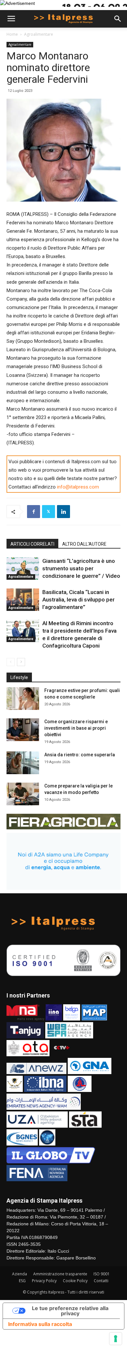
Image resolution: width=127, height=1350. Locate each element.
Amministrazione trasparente (60, 1274)
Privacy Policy (44, 1280)
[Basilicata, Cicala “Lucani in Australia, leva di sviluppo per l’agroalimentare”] (23, 599)
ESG (22, 1280)
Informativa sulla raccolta (40, 1324)
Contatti (101, 1280)
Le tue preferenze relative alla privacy (70, 1311)
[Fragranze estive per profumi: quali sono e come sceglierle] (23, 698)
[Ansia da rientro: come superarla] (23, 762)
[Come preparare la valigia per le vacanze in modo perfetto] (23, 794)
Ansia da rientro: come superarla (79, 754)
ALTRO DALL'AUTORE (84, 544)
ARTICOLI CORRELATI (32, 544)
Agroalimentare (38, 34)
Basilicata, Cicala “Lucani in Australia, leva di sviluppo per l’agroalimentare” (78, 599)
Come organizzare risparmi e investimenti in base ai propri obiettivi (76, 728)
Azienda (19, 1274)
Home (12, 34)
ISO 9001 (101, 1274)
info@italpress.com (78, 487)
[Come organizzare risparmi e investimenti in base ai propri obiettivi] (23, 729)
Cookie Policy (75, 1280)
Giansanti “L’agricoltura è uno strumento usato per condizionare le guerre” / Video (81, 568)
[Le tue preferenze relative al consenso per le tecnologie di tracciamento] (115, 1338)
